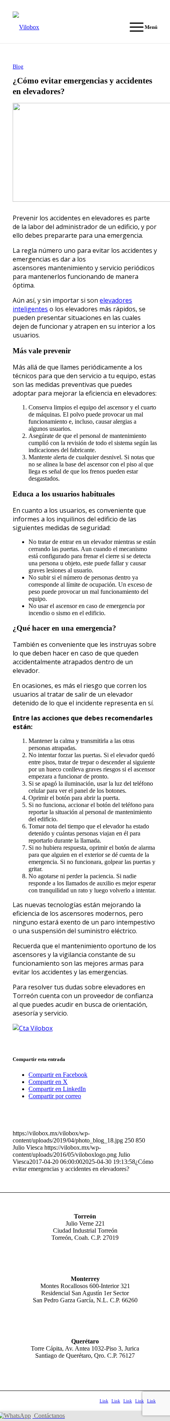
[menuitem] (139, 27)
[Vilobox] (70, 27)
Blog (18, 66)
